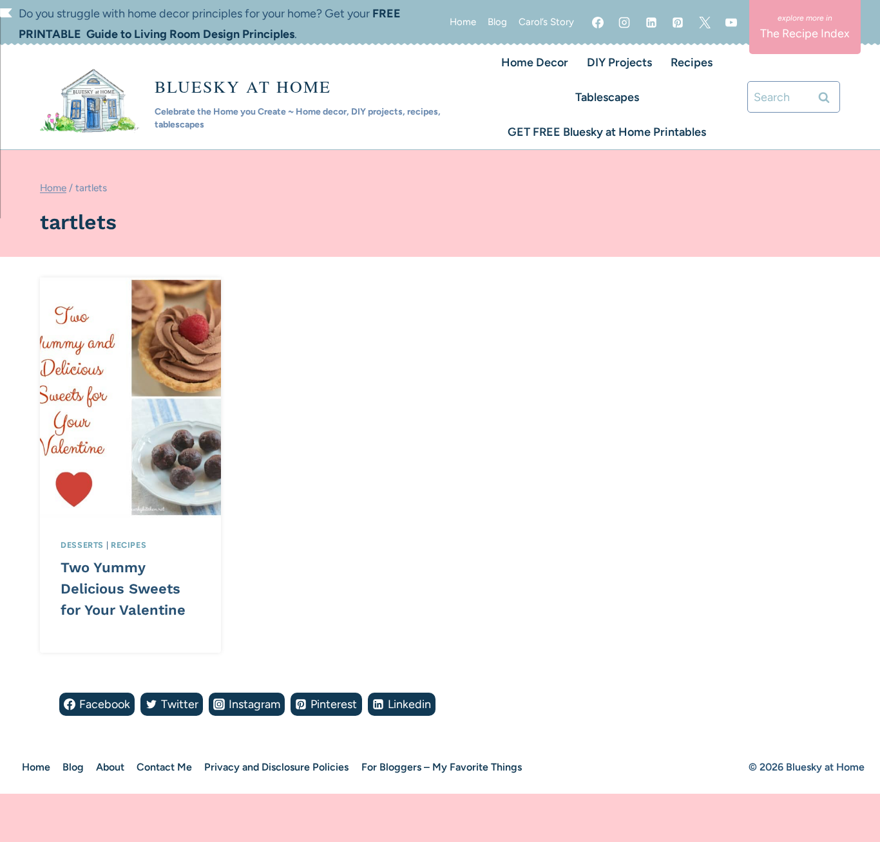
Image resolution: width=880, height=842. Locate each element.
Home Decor (534, 62)
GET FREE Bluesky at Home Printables (607, 132)
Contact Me (164, 767)
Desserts (82, 545)
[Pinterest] (677, 22)
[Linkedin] (651, 22)
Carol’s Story (546, 22)
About (110, 767)
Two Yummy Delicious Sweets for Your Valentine (123, 588)
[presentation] (130, 397)
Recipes (692, 62)
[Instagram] (624, 22)
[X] (704, 22)
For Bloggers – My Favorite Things (441, 767)
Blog (497, 22)
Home (463, 22)
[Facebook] (597, 22)
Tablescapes (607, 97)
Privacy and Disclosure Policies (276, 767)
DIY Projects (619, 62)
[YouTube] (731, 22)
